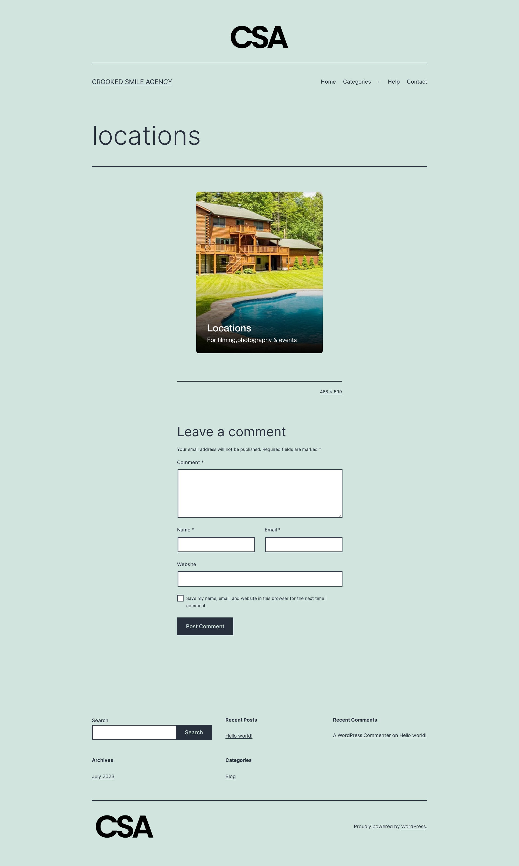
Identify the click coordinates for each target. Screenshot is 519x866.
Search (100, 720)
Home (328, 81)
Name (185, 530)
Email (273, 530)
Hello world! (238, 736)
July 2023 (103, 776)
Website (186, 564)
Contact (417, 81)
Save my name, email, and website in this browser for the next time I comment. (256, 602)
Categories (357, 81)
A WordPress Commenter (362, 735)
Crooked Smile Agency (132, 82)
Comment (190, 462)
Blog (230, 776)
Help (394, 81)
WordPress (413, 826)
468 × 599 (331, 391)
